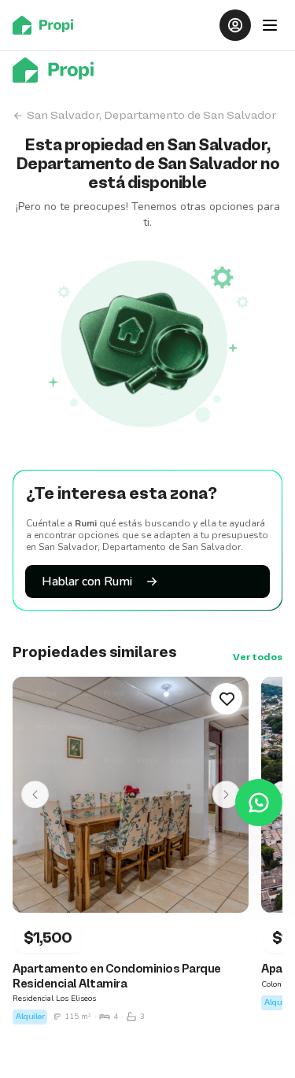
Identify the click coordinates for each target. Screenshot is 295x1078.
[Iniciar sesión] (235, 25)
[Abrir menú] (269, 25)
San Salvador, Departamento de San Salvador (151, 115)
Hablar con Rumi (87, 581)
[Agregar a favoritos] (226, 698)
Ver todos (257, 658)
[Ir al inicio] (48, 25)
